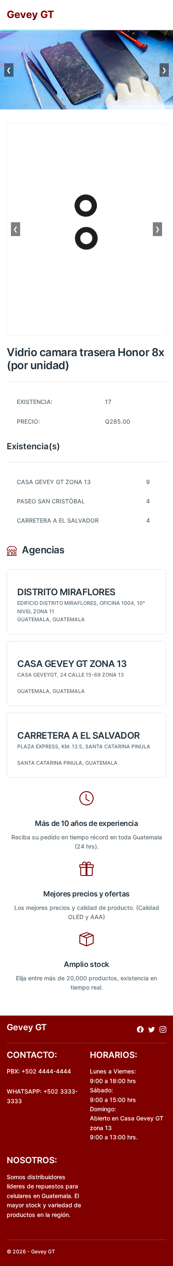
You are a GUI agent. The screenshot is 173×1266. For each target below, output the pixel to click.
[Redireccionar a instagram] (163, 1029)
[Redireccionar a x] (151, 1029)
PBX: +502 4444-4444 (39, 1071)
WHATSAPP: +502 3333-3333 (42, 1096)
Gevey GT (30, 14)
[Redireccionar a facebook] (140, 1029)
